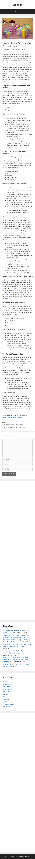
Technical (6, 699)
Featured (6, 691)
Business (7, 422)
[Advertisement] (17, 550)
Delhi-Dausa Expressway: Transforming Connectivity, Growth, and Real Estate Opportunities (16, 660)
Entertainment (8, 689)
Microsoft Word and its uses (13, 424)
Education (6, 687)
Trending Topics (8, 704)
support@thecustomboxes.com (12, 417)
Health (5, 694)
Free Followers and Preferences (14, 427)
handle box (17, 288)
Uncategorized (8, 706)
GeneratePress (25, 856)
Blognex (17, 4)
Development (7, 684)
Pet (4, 696)
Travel (5, 701)
